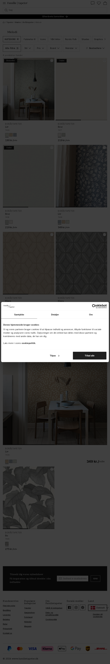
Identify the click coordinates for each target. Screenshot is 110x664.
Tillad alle (89, 355)
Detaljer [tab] (55, 314)
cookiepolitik (28, 343)
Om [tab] (91, 314)
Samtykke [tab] (19, 314)
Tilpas (53, 355)
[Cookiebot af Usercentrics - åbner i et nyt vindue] (94, 306)
